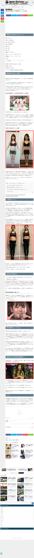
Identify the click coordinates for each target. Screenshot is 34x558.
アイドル (9, 9)
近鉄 (1, 524)
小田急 (2, 520)
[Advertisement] (19, 25)
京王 (1, 522)
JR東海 (2, 509)
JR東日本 (2, 507)
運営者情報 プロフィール (5, 5)
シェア (2, 10)
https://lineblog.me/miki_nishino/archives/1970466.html (19, 320)
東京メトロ (2, 518)
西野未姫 (20, 9)
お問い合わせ (30, 5)
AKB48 (6, 9)
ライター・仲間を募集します (14, 5)
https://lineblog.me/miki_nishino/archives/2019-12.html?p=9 (19, 260)
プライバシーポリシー (23, 5)
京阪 (1, 526)
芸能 (11, 9)
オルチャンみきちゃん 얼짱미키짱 (18, 60)
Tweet (2, 13)
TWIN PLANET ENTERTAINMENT (15, 56)
